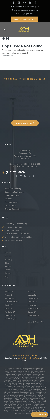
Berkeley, (36, 403)
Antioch (15, 376)
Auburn (24, 388)
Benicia (28, 373)
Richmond (22, 373)
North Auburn (42, 373)
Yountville (32, 392)
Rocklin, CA (9, 305)
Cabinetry (8, 199)
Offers (7, 263)
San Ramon (33, 373)
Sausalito (42, 394)
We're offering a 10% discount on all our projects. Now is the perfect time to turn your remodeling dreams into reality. (25, 100)
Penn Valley (28, 386)
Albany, (5, 382)
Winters (33, 383)
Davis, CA (8, 308)
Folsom (37, 385)
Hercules (11, 389)
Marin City (36, 382)
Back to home (7, 55)
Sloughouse (7, 394)
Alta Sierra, (22, 395)
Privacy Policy (17, 355)
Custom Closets (10, 205)
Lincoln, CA (32, 295)
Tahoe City (31, 407)
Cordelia (21, 403)
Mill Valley (39, 371)
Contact (8, 252)
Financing (8, 259)
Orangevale (12, 386)
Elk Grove (26, 392)
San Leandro (28, 404)
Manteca (16, 389)
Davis (38, 379)
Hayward (16, 373)
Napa (14, 371)
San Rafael (19, 392)
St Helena (20, 380)
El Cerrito (11, 410)
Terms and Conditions (30, 355)
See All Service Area (29, 413)
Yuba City (28, 412)
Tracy (25, 370)
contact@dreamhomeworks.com (28, 10)
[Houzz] (30, 2)
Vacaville (25, 379)
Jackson (30, 382)
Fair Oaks (27, 383)
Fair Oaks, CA (10, 312)
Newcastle (29, 388)
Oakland (28, 374)
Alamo (6, 398)
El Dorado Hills (28, 394)
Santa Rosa (25, 371)
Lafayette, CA (33, 298)
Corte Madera (18, 379)
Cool (41, 385)
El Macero (33, 371)
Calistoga (8, 404)
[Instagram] (19, 2)
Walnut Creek (28, 376)
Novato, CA (32, 305)
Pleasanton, (29, 406)
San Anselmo (40, 374)
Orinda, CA (32, 312)
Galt (22, 377)
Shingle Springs (21, 374)
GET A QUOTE (39, 414)
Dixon (11, 379)
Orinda (25, 382)
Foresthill (20, 376)
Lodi (10, 383)
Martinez (43, 370)
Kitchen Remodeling (12, 195)
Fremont (10, 373)
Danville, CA (32, 301)
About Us (8, 266)
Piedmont (13, 380)
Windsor (6, 370)
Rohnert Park (31, 370)
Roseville (37, 389)
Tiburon (9, 412)
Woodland (14, 383)
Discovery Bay (22, 409)
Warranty (8, 256)
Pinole (33, 412)
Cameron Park (8, 406)
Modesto (6, 400)
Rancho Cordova (18, 382)
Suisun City (19, 385)
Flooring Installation (12, 202)
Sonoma (11, 370)
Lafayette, (7, 395)
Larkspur (19, 407)
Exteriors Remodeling (12, 209)
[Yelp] (35, 2)
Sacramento (8, 371)
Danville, (19, 412)
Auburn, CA (9, 291)
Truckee (18, 388)
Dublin (34, 374)
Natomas (36, 380)
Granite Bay (41, 388)
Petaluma (19, 371)
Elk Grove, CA (10, 315)
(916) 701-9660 (28, 14)
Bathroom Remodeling (13, 188)
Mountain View (30, 397)
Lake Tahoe (12, 388)
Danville (26, 377)
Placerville (13, 385)
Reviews (8, 273)
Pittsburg (35, 376)
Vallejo (21, 389)
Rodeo (18, 377)
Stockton (14, 374)
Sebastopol (36, 394)
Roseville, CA (25, 150)
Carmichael (42, 382)
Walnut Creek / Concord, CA (25, 156)
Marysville (37, 397)
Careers (8, 269)
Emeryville (20, 391)
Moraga (38, 370)
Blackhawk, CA (33, 315)
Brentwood (31, 385)
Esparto (31, 377)
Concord (36, 377)
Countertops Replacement (14, 192)
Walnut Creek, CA (34, 308)
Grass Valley (32, 379)
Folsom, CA (9, 295)
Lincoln (38, 398)
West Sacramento (28, 380)
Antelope (6, 388)
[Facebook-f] (13, 2)
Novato (38, 392)
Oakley (16, 397)
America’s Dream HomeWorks (28, 358)
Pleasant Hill (12, 377)
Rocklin (21, 370)
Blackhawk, (21, 383)
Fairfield (7, 379)
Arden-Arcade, (37, 391)
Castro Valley (20, 386)
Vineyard (42, 380)
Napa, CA (31, 291)
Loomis (35, 388)
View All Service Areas (36, 322)
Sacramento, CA (25, 153)
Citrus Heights (35, 386)
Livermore (7, 380)
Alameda (8, 374)
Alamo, (17, 370)
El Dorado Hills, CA (12, 301)
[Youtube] (24, 2)
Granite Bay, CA (10, 318)
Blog (6, 276)
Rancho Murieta (26, 400)
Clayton (42, 379)
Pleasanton (10, 376)
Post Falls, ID (25, 158)
